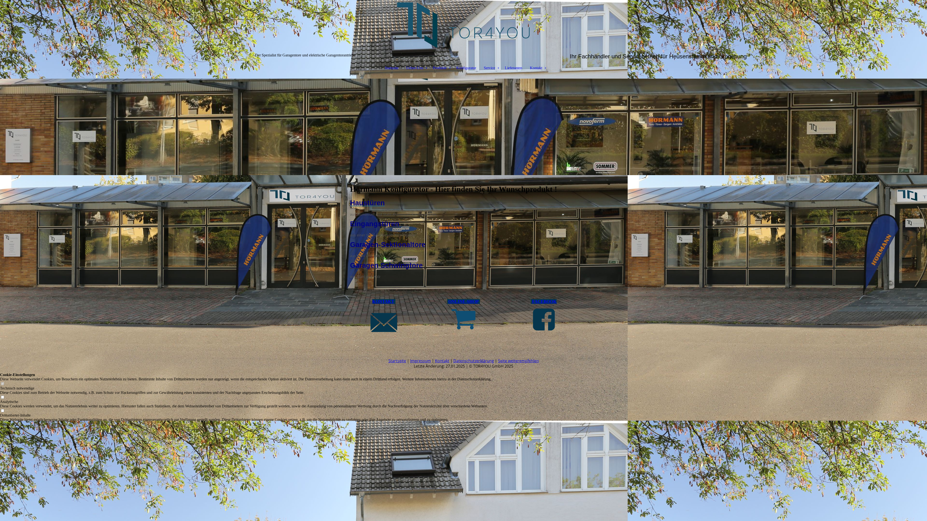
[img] (463, 24)
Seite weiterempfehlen (518, 360)
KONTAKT (383, 301)
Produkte (440, 68)
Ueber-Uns (414, 68)
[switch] (2, 384)
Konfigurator (466, 68)
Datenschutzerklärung (473, 360)
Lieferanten (513, 68)
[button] (246, 424)
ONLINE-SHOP (463, 301)
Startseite (392, 68)
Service (489, 68)
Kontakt (536, 68)
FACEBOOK (544, 301)
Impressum (420, 360)
